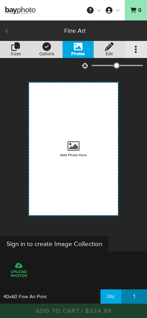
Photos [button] (78, 54)
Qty (111, 296)
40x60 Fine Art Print (24, 297)
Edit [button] (109, 54)
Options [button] (46, 54)
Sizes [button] (16, 54)
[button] (94, 10)
